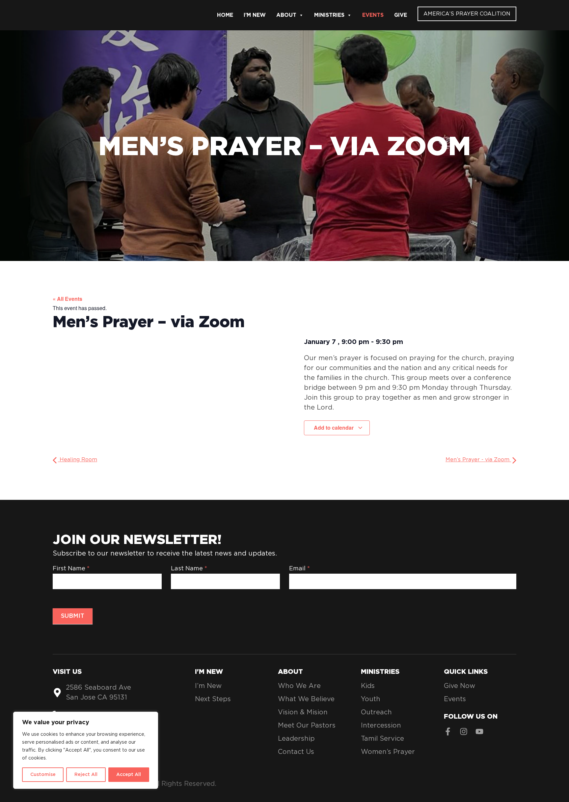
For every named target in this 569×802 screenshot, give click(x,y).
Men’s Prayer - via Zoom (478, 459)
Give (400, 15)
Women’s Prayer (388, 752)
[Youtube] (479, 731)
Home (225, 15)
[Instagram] (464, 731)
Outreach (376, 712)
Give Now (459, 686)
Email (299, 569)
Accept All (128, 774)
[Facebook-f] (448, 731)
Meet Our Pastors (307, 725)
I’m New (255, 15)
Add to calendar (334, 427)
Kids (368, 686)
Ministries (329, 15)
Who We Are (299, 686)
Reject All (85, 774)
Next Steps (213, 699)
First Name (71, 569)
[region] (85, 750)
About (286, 15)
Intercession (381, 725)
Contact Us (296, 752)
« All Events (67, 298)
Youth (370, 699)
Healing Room (77, 459)
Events (373, 15)
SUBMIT (72, 616)
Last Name (189, 569)
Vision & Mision (303, 712)
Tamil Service (382, 738)
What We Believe (306, 699)
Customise (43, 774)
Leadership (296, 738)
